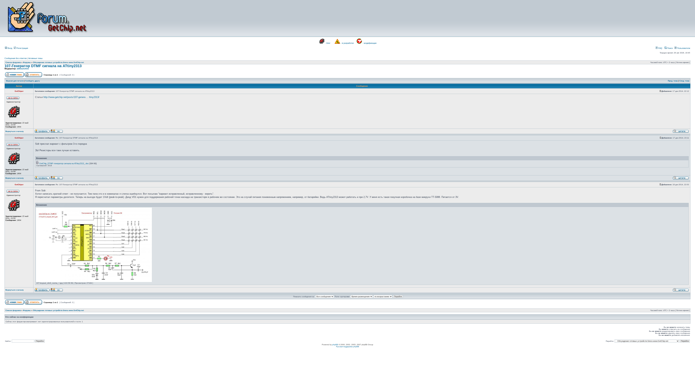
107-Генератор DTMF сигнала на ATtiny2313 (43, 66)
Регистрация (22, 48)
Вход (9, 48)
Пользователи (683, 48)
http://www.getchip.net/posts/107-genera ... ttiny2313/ (71, 97)
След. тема (684, 81)
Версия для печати (15, 81)
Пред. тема (673, 81)
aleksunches (23, 69)
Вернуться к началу (14, 131)
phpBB (335, 345)
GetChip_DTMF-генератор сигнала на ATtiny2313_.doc (64, 163)
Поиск (670, 48)
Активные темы (35, 58)
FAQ (660, 48)
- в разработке (347, 43)
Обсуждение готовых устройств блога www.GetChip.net (58, 62)
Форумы (27, 62)
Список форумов (13, 62)
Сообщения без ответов (16, 58)
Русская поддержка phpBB (347, 347)
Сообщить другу (32, 81)
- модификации (369, 43)
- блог (327, 43)
